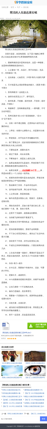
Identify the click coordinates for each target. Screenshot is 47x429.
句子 (18, 7)
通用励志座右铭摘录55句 (33, 390)
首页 (12, 7)
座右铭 (26, 7)
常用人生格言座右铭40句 (11, 390)
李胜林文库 (20, 426)
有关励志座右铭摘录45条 (11, 393)
